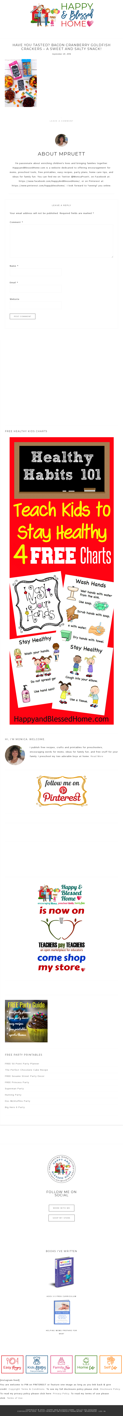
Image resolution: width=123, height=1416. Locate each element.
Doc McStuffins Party (17, 1101)
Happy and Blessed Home (61, 15)
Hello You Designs (86, 1410)
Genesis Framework (71, 1411)
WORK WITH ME (61, 1208)
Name (14, 266)
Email (14, 282)
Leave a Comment (61, 121)
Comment (16, 222)
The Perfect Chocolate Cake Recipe (26, 1070)
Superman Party (14, 1088)
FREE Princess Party (17, 1082)
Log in (102, 1411)
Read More (97, 756)
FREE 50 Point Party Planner (22, 1063)
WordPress (91, 1411)
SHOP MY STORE (61, 1218)
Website (14, 299)
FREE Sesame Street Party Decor (25, 1076)
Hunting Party (13, 1094)
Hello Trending (47, 1411)
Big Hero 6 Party (15, 1107)
